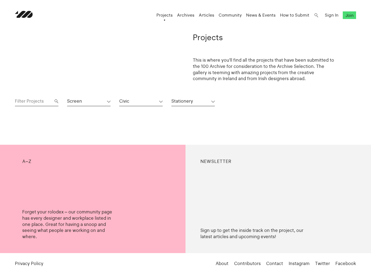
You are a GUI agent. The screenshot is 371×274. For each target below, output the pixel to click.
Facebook (345, 263)
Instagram (299, 263)
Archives (185, 15)
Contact (274, 263)
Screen (74, 101)
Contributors (247, 263)
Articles (206, 15)
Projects (164, 15)
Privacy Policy (29, 263)
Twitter (322, 263)
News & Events (261, 15)
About (222, 263)
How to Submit (294, 15)
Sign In (331, 15)
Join (349, 15)
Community (230, 15)
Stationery (182, 101)
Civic (124, 101)
